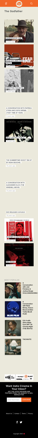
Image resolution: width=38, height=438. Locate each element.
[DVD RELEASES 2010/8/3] (19, 205)
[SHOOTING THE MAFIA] (19, 80)
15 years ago (10, 191)
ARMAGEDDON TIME (13, 38)
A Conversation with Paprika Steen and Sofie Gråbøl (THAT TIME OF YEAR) (19, 110)
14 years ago (10, 166)
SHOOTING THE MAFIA (14, 88)
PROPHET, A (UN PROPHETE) (17, 237)
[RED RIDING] (19, 254)
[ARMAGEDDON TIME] (19, 31)
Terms (24, 413)
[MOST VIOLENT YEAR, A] (19, 130)
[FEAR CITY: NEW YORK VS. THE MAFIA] (19, 55)
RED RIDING (10, 262)
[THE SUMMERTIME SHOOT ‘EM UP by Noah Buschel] (19, 155)
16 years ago (10, 215)
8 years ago (10, 116)
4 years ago (10, 41)
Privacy (30, 413)
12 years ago (10, 141)
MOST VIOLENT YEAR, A (15, 138)
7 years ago (10, 91)
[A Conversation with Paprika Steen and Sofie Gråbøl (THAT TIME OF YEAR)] (19, 105)
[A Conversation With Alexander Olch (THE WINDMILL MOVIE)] (19, 180)
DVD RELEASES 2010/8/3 (15, 212)
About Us (9, 413)
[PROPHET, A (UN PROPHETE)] (19, 229)
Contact (16, 413)
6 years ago (10, 66)
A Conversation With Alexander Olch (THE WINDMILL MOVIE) (15, 185)
